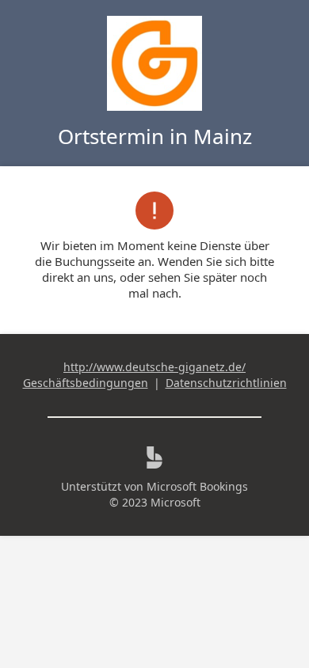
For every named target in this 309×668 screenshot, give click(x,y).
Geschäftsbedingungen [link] (85, 382)
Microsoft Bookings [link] (197, 486)
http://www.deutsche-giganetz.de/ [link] (154, 366)
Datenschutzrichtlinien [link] (226, 382)
